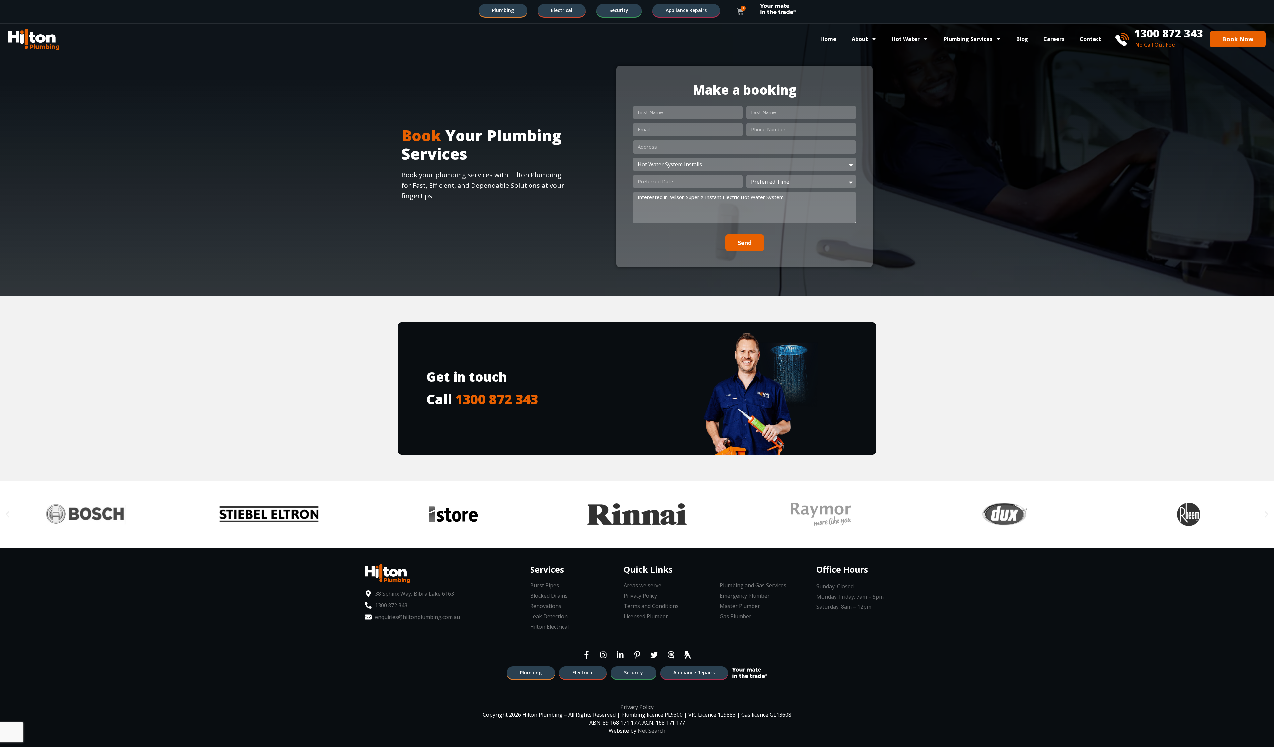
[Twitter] (654, 654)
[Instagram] (603, 654)
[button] (7, 514)
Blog (1022, 39)
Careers (1053, 39)
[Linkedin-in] (620, 654)
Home (828, 39)
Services (547, 569)
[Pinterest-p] (637, 654)
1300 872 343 (496, 399)
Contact (1090, 39)
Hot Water (906, 39)
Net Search (651, 730)
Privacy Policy (637, 706)
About (860, 39)
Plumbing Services (968, 39)
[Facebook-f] (586, 654)
